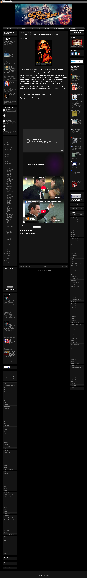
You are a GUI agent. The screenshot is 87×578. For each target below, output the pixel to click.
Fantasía (6, 450)
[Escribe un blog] (35, 227)
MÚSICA (31, 28)
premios (5, 507)
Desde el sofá (75, 69)
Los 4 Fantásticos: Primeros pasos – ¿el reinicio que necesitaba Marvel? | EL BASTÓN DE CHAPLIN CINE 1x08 (10, 69)
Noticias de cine (7, 492)
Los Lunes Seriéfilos (76, 129)
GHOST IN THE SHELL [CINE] (79, 184)
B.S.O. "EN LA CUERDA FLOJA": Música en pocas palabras (9, 222)
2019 (7, 142)
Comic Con (6, 419)
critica (5, 423)
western (5, 553)
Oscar (5, 500)
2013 (7, 256)
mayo (8, 159)
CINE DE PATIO (75, 110)
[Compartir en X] (37, 227)
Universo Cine (75, 175)
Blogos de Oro (7, 406)
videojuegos (6, 551)
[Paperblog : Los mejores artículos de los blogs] (7, 367)
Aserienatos (6, 391)
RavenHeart (74, 74)
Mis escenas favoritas (8, 482)
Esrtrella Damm (7, 446)
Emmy (5, 437)
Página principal (7, 567)
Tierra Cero (74, 170)
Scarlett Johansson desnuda (10, 517)
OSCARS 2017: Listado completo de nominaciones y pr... (9, 190)
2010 (7, 262)
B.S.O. (5, 398)
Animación (6, 389)
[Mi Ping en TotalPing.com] (10, 288)
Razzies (5, 511)
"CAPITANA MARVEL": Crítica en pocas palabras (12, 83)
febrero (8, 165)
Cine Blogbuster (75, 152)
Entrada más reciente (25, 266)
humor (5, 465)
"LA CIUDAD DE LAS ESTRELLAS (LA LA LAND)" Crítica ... (9, 209)
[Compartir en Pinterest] (40, 227)
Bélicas (5, 402)
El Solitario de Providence (75, 84)
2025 (7, 140)
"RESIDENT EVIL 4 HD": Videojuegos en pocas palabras (9, 202)
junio (8, 158)
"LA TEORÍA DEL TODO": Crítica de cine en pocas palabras (12, 55)
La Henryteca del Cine (77, 94)
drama (5, 431)
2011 (7, 260)
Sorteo (5, 526)
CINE (17, 28)
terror (5, 536)
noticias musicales (7, 496)
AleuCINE (74, 161)
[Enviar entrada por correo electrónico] (22, 225)
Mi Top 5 (6, 477)
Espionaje (6, 444)
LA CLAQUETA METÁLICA (73, 28)
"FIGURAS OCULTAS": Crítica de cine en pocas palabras (9, 196)
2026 (7, 139)
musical (5, 486)
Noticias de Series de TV (9, 494)
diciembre (9, 147)
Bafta (5, 400)
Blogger (47, 575)
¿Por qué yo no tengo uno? (9, 385)
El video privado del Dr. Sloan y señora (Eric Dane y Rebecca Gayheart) (10, 42)
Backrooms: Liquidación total (79, 112)
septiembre (9, 152)
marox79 (7, 128)
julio (7, 156)
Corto (5, 421)
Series (5, 521)
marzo (8, 163)
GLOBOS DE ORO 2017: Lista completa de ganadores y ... (9, 234)
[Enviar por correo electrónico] (34, 227)
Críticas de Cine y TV (76, 146)
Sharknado (6, 524)
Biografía (6, 404)
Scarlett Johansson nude (9, 519)
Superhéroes (6, 530)
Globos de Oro (7, 456)
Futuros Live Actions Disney (79, 163)
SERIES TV (24, 28)
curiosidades (6, 425)
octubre (8, 151)
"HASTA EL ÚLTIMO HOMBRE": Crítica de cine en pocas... (9, 241)
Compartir (22, 38)
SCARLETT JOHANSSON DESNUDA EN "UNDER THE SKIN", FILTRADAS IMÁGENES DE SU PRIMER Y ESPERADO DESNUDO (9, 325)
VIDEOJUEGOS (47, 28)
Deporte (5, 429)
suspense (6, 532)
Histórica (6, 463)
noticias (5, 490)
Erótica (5, 440)
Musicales (6, 488)
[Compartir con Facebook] (38, 227)
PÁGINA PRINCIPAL (9, 28)
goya (5, 458)
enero (8, 166)
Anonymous (8, 109)
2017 (7, 146)
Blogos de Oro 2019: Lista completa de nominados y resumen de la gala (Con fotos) (9, 354)
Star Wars (6, 528)
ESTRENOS (6, 448)
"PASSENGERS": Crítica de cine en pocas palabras (9, 228)
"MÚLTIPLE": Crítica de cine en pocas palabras (9, 170)
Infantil (5, 467)
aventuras (6, 396)
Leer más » (11, 112)
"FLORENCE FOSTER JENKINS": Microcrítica (9, 175)
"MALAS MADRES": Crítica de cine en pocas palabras (9, 247)
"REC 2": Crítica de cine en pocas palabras (12, 94)
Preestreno (6, 505)
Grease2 (6, 461)
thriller (5, 540)
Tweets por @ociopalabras (76, 208)
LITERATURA (38, 28)
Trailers (5, 545)
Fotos (5, 454)
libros (5, 471)
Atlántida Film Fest (8, 393)
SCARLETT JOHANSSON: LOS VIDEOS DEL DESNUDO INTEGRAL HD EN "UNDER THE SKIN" (10, 298)
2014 (7, 255)
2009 (7, 263)
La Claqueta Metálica (8, 469)
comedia (6, 417)
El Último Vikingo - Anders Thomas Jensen (79, 77)
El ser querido (74, 70)
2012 (7, 258)
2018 (7, 144)
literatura (6, 473)
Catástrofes (6, 408)
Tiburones (6, 542)
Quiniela (5, 509)
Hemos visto (75, 119)
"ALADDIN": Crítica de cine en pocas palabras (9, 180)
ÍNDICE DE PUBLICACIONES (58, 28)
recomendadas (7, 513)
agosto (8, 154)
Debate (5, 427)
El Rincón (6, 435)
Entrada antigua (63, 266)
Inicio (45, 266)
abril (8, 161)
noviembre (9, 149)
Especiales (6, 442)
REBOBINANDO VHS (76, 181)
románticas (6, 515)
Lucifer (5, 475)
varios (5, 549)
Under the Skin (7, 547)
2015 (7, 253)
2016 (7, 251)
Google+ (9, 0)
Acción (5, 387)
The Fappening (7, 538)
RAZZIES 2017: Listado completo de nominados (9, 185)
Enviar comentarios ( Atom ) (46, 270)
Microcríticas (6, 479)
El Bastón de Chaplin (8, 433)
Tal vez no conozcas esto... (9, 534)
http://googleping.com (4, 0)
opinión (5, 498)
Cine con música (7, 414)
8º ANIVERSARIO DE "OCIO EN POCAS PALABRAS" (9, 215)
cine (5, 412)
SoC (73, 137)
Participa (6, 503)
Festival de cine (7, 452)
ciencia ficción (7, 410)
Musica (5, 484)
